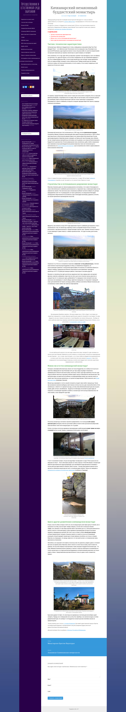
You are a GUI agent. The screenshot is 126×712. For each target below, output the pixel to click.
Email (49, 685)
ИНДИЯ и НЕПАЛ (24, 46)
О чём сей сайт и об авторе (27, 22)
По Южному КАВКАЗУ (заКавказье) (28, 31)
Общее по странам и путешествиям (28, 55)
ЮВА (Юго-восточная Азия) (26, 49)
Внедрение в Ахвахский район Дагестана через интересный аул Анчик (30, 117)
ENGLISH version (24, 67)
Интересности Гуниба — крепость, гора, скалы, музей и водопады (30, 226)
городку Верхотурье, (69, 21)
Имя (49, 679)
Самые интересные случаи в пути (28, 52)
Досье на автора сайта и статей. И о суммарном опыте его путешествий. (29, 155)
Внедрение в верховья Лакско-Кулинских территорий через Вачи (29, 168)
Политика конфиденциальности (27, 70)
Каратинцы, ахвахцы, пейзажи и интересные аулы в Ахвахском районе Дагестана (30, 112)
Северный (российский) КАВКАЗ (28, 28)
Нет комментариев (82, 15)
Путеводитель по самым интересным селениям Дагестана (29, 163)
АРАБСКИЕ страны (25, 40)
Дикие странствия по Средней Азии (28, 34)
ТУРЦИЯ (22, 37)
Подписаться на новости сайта (27, 19)
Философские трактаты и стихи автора (29, 64)
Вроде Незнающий (26, 141)
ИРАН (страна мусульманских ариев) (28, 43)
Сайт (49, 691)
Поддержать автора (25, 73)
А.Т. (78, 709)
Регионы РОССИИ (24, 25)
